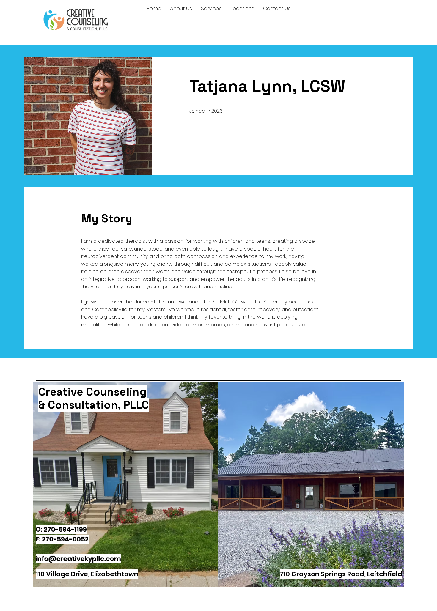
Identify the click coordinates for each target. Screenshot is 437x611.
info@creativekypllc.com (78, 558)
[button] (181, 8)
